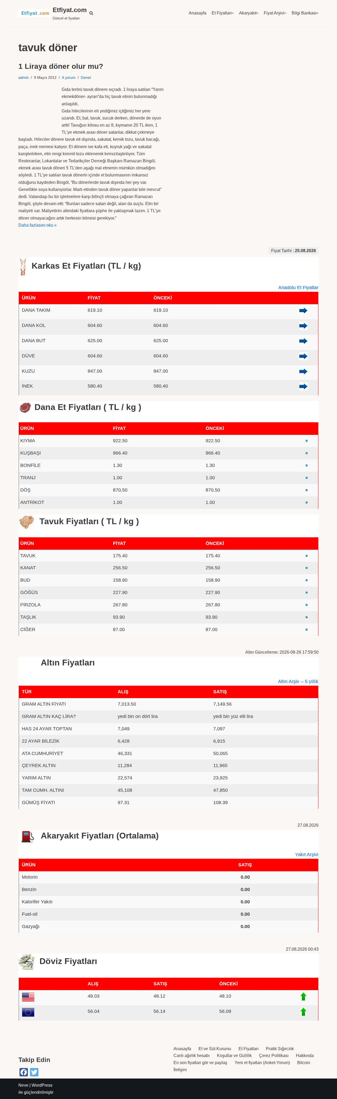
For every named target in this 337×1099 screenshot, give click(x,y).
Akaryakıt (247, 13)
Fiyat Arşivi (274, 13)
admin (23, 77)
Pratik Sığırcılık (280, 1048)
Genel (86, 77)
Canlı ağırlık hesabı (192, 1055)
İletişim (180, 1069)
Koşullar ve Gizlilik (234, 1055)
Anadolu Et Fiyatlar (298, 287)
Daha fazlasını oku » (37, 225)
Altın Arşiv (288, 681)
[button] (91, 13)
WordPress (42, 1085)
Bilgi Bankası (304, 13)
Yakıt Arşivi (306, 854)
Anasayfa (197, 13)
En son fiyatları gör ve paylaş (200, 1062)
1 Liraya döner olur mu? (60, 66)
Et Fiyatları (222, 13)
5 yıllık (311, 681)
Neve (23, 1085)
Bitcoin (303, 1062)
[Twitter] (34, 1072)
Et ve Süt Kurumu (215, 1048)
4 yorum (69, 77)
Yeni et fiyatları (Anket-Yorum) (262, 1062)
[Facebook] (23, 1072)
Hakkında (305, 1055)
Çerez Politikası (274, 1055)
